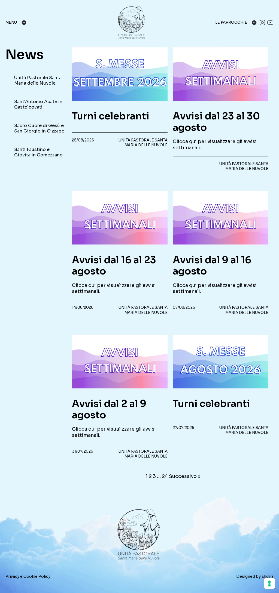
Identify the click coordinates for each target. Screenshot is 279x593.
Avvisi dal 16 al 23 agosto (114, 266)
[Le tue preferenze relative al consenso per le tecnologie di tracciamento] (269, 583)
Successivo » (184, 476)
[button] (36, 80)
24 (165, 476)
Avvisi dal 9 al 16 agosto (212, 266)
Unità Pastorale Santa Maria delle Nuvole (143, 142)
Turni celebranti (110, 116)
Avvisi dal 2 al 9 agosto (109, 409)
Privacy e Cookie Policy (27, 576)
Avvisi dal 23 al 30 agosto (216, 122)
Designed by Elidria (255, 576)
